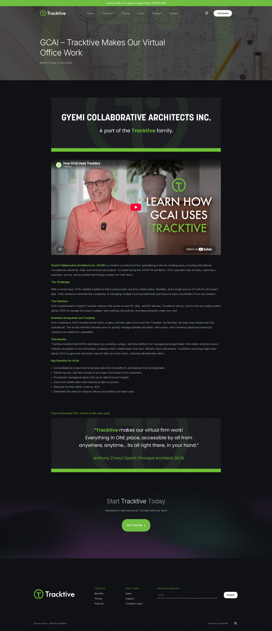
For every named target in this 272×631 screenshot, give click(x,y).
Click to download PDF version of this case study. (80, 413)
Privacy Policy (40, 623)
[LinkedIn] (207, 13)
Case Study (66, 62)
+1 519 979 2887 (157, 3)
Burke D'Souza (48, 62)
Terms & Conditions (58, 623)
